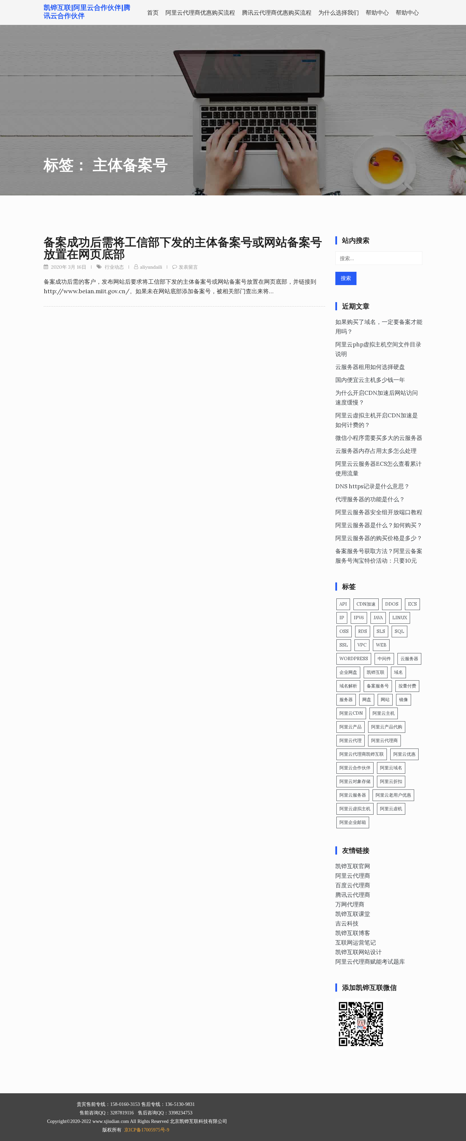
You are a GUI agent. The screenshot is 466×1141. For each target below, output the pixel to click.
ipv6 (359, 618)
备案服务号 (378, 686)
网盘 (366, 699)
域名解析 (348, 686)
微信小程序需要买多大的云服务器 (378, 438)
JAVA (378, 618)
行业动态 (114, 267)
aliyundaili (151, 267)
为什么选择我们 (338, 12)
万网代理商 (349, 904)
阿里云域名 (391, 768)
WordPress (353, 659)
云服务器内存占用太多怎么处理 (376, 451)
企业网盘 (348, 672)
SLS (381, 631)
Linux (399, 618)
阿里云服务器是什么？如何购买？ (378, 525)
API (343, 604)
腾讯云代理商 (352, 895)
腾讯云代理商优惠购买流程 (276, 12)
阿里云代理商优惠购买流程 (200, 12)
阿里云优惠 (404, 754)
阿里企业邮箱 (352, 822)
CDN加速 (366, 604)
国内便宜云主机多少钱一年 (370, 380)
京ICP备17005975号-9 (146, 1129)
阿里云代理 (350, 740)
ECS (412, 604)
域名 (398, 672)
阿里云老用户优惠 (393, 795)
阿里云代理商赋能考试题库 (370, 961)
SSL (343, 645)
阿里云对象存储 (354, 781)
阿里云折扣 (391, 781)
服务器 (346, 699)
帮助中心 (377, 12)
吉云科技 (347, 923)
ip (341, 618)
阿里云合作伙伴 (354, 768)
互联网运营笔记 (355, 942)
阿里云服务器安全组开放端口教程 (378, 512)
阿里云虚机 (391, 809)
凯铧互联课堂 (352, 914)
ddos (391, 604)
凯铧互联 (375, 672)
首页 (153, 12)
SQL (399, 631)
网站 (385, 699)
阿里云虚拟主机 (354, 809)
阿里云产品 (350, 727)
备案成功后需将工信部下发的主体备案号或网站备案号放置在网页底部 (183, 248)
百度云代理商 (352, 885)
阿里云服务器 (352, 795)
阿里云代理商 (384, 740)
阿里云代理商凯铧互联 (361, 754)
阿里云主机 (384, 713)
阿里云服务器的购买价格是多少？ (378, 538)
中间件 (384, 659)
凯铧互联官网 (352, 866)
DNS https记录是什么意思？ (372, 486)
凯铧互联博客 (352, 933)
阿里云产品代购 (386, 727)
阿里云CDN (351, 713)
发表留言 (188, 267)
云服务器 (409, 659)
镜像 (403, 699)
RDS (362, 631)
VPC (362, 645)
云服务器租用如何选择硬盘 (370, 367)
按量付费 (407, 686)
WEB (381, 645)
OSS (344, 631)
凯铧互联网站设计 (358, 952)
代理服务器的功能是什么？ (370, 499)
